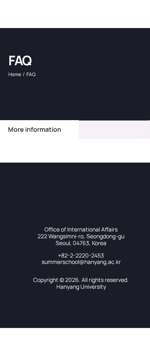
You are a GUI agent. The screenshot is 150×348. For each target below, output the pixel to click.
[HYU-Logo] (18, 7)
